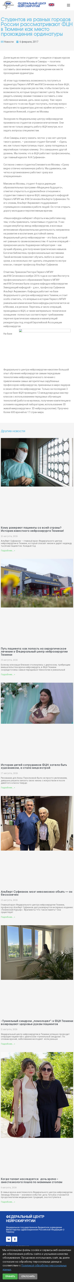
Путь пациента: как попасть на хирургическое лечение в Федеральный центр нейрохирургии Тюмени (34, 651)
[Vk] (8, 1239)
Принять (10, 1276)
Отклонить (28, 1276)
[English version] (51, 4)
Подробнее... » (8, 551)
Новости (9, 41)
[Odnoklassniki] (14, 1239)
